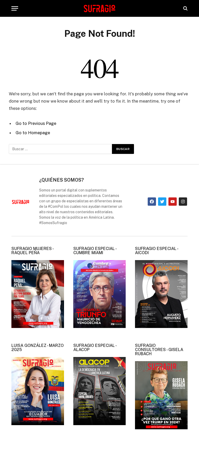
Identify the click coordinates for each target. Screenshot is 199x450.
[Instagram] (183, 201)
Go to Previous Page (36, 123)
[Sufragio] (99, 8)
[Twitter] (162, 201)
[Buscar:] (60, 149)
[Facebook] (152, 201)
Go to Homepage (33, 132)
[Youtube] (172, 201)
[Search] (185, 8)
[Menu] (14, 8)
